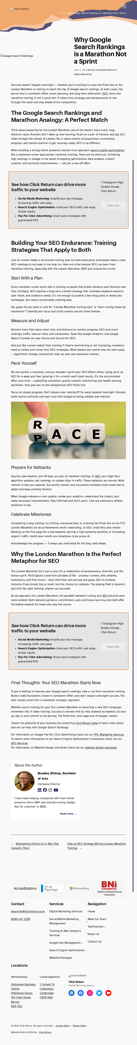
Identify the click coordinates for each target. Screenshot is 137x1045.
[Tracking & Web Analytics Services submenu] (87, 933)
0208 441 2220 (20, 919)
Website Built (18, 1032)
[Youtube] (56, 790)
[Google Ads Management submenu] (82, 943)
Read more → (68, 813)
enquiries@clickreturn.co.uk (28, 911)
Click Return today (86, 723)
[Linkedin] (39, 790)
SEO (105, 93)
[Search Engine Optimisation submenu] (86, 950)
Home (62, 13)
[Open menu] (124, 6)
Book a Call (113, 205)
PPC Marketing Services (109, 734)
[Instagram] (50, 790)
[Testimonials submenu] (105, 927)
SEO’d (31, 1032)
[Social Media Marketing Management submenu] (87, 921)
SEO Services (19, 743)
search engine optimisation (107, 150)
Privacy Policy (80, 1025)
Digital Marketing (83, 74)
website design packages (101, 747)
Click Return (76, 982)
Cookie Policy (63, 1025)
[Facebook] (45, 790)
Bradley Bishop (107, 69)
